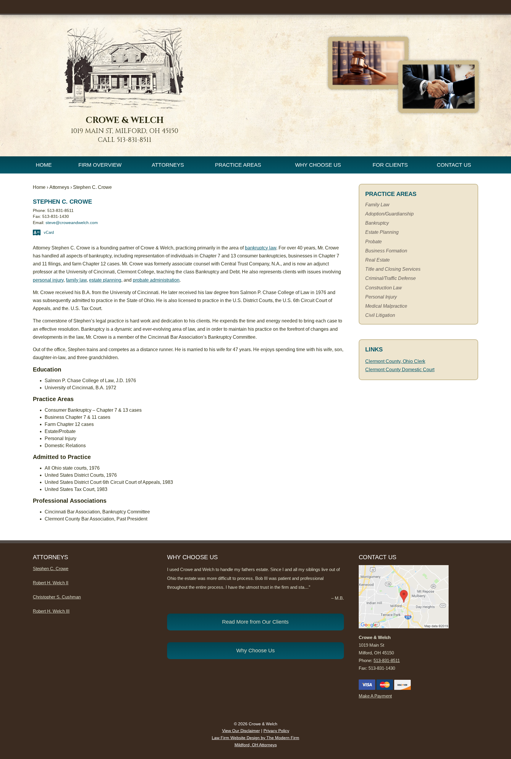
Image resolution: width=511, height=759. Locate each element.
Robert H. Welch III (51, 611)
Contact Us (454, 165)
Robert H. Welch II (50, 582)
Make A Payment (375, 695)
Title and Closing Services (393, 269)
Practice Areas (238, 165)
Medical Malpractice (386, 306)
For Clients (390, 165)
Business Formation (386, 250)
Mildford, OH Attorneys (256, 744)
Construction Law (383, 287)
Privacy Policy (276, 730)
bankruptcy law (260, 247)
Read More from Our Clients (255, 622)
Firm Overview (100, 165)
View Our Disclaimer (241, 730)
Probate (373, 241)
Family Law (377, 204)
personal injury (48, 280)
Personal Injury (381, 296)
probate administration (156, 280)
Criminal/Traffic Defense (390, 278)
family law (76, 280)
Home (44, 165)
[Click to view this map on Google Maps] (404, 626)
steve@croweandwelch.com (72, 222)
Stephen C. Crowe (50, 568)
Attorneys (168, 165)
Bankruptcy (377, 223)
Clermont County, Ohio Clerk (395, 361)
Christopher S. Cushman (57, 596)
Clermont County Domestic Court (399, 369)
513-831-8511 (134, 140)
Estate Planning (382, 232)
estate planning (105, 280)
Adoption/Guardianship (389, 213)
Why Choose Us (318, 165)
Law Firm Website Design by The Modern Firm (255, 737)
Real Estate (377, 259)
